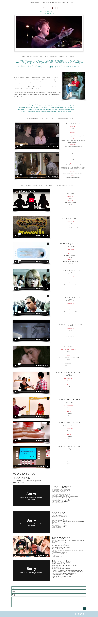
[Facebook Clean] (76, 614)
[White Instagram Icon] (84, 614)
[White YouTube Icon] (78, 614)
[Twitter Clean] (81, 614)
